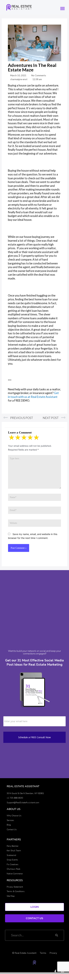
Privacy (53, 953)
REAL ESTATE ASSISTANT (23, 786)
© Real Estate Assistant (24, 953)
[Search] (56, 935)
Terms (43, 953)
